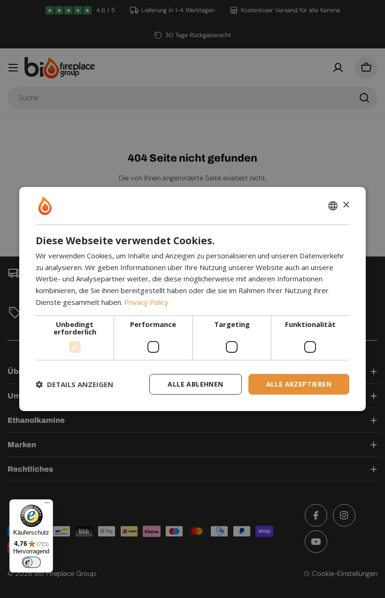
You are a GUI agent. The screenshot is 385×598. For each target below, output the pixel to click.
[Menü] (47, 505)
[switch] (31, 562)
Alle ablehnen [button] (195, 384)
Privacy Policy (146, 302)
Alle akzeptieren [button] (298, 384)
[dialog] (192, 299)
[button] (74, 384)
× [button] (345, 205)
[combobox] (333, 205)
